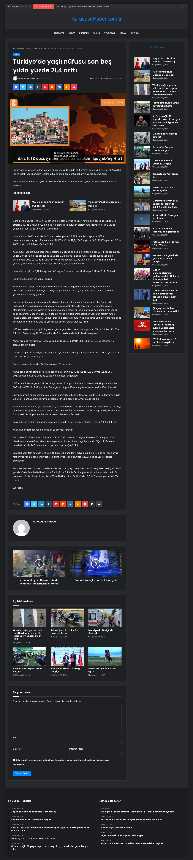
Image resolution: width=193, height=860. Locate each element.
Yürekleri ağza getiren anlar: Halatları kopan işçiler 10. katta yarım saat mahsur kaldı (94, 6)
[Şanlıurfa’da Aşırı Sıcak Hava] (142, 178)
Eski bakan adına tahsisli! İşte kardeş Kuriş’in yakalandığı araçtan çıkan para (163, 326)
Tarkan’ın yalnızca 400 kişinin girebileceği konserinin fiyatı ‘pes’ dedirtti (165, 295)
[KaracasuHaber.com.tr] (96, 19)
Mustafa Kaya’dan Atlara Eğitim (102, 670)
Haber (71, 33)
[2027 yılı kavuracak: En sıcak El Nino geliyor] (142, 343)
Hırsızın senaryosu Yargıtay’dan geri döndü (165, 230)
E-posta (17, 749)
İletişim (135, 33)
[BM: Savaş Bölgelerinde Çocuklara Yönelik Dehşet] (142, 259)
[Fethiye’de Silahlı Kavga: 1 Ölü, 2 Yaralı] (142, 246)
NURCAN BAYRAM (26, 78)
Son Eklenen (157, 47)
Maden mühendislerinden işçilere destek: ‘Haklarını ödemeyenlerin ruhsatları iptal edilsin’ (166, 276)
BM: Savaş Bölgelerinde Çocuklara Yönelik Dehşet (165, 258)
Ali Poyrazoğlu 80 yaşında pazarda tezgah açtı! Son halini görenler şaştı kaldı (166, 121)
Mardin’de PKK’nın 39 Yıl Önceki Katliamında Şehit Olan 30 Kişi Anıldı (165, 204)
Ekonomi (84, 33)
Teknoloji (109, 33)
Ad (15, 737)
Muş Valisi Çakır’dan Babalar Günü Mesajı (163, 60)
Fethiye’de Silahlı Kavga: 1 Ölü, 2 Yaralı (165, 243)
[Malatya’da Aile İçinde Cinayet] (105, 618)
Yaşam (123, 33)
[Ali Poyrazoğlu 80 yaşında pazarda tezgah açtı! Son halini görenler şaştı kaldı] (142, 120)
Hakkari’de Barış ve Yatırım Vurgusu (27, 670)
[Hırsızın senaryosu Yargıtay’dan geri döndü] (142, 232)
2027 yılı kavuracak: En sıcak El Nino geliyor (164, 341)
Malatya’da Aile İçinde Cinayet (100, 632)
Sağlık (96, 33)
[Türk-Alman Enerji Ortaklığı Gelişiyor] (67, 656)
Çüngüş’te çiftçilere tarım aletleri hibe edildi (165, 310)
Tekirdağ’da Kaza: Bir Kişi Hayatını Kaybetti (64, 632)
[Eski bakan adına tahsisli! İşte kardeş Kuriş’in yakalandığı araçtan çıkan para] (142, 325)
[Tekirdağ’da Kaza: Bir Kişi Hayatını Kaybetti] (67, 618)
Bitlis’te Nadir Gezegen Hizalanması (165, 217)
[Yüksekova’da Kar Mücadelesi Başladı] (78, 205)
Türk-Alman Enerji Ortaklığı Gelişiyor (65, 670)
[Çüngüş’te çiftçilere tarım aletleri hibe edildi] (142, 312)
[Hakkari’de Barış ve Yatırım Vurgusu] (29, 656)
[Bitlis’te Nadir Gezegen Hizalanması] (142, 219)
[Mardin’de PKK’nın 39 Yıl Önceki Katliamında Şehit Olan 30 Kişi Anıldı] (142, 205)
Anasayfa (59, 33)
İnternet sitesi (76, 749)
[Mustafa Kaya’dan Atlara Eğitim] (105, 656)
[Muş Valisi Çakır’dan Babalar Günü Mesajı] (21, 205)
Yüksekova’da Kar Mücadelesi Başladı (163, 73)
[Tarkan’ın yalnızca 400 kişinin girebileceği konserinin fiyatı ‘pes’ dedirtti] (142, 294)
